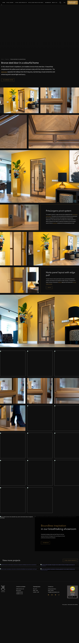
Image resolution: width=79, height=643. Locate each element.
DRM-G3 (60, 282)
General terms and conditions (73, 604)
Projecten (7, 59)
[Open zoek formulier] (60, 2)
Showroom (48, 2)
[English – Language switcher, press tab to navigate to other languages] (64, 2)
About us (54, 2)
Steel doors (9, 2)
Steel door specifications (35, 2)
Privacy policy (64, 604)
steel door (4, 72)
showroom (55, 223)
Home (3, 2)
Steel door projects (21, 2)
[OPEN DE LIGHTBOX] (12, 363)
